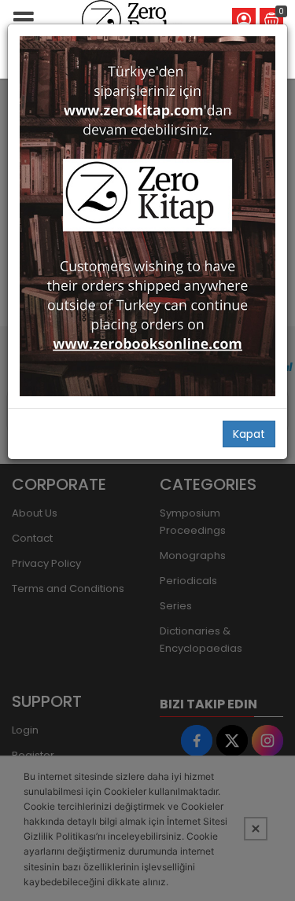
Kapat (249, 434)
